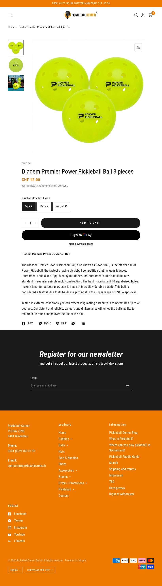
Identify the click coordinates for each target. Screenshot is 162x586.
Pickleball (65, 489)
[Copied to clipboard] (84, 323)
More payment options (81, 243)
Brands (63, 477)
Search (113, 463)
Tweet (47, 323)
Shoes (62, 464)
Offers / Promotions (71, 483)
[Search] (136, 15)
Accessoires (66, 470)
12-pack (44, 206)
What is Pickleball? (121, 439)
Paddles (64, 439)
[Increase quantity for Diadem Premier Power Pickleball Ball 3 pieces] (36, 223)
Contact (64, 496)
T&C (111, 482)
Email (34, 377)
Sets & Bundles (68, 458)
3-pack (28, 206)
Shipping (39, 185)
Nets (62, 451)
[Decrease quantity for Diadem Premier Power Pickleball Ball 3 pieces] (25, 223)
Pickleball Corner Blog (123, 433)
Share (30, 323)
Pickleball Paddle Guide (124, 457)
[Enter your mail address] (127, 386)
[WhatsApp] (74, 323)
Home (11, 27)
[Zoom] (138, 47)
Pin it (64, 323)
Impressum (116, 475)
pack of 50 (61, 206)
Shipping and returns (122, 469)
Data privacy (117, 488)
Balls (62, 445)
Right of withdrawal (121, 494)
